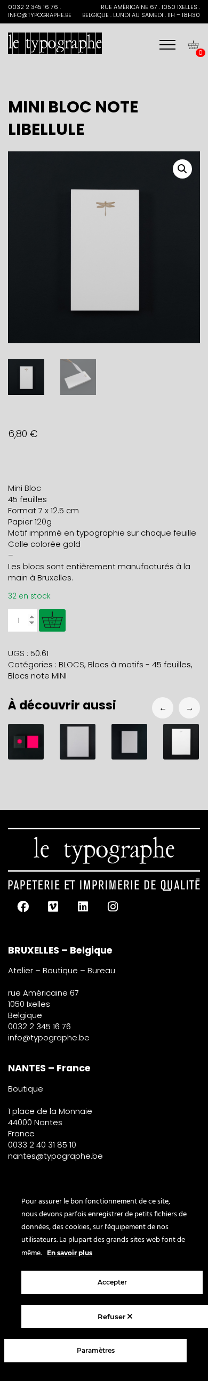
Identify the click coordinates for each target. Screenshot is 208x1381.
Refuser (112, 1316)
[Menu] (167, 44)
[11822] (52, 620)
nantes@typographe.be (55, 1155)
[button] (182, 169)
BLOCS (71, 664)
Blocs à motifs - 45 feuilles (139, 664)
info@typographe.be (49, 1037)
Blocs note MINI (37, 675)
